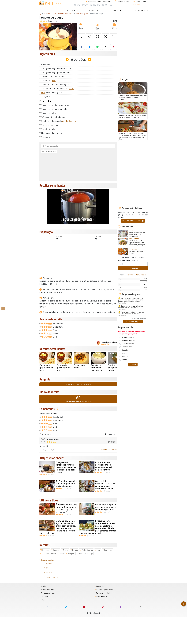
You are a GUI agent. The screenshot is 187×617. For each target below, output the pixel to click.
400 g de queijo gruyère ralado (55, 72)
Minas (62, 554)
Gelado (124, 353)
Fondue (56, 550)
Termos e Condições (103, 593)
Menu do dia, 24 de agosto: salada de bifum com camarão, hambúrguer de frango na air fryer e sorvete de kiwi (57, 527)
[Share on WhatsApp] (97, 47)
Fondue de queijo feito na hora (46, 367)
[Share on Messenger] (89, 47)
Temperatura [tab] (141, 275)
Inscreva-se (133, 268)
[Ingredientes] (3, 308)
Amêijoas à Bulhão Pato (130, 340)
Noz (43, 92)
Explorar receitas (47, 560)
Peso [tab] (122, 275)
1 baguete (45, 96)
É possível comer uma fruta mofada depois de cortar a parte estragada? (66, 508)
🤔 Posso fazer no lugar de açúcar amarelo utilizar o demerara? (131, 313)
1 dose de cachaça (49, 125)
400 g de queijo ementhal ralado (56, 68)
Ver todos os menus (129, 257)
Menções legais (102, 596)
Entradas (49, 572)
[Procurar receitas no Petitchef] (135, 5)
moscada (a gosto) (52, 92)
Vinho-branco (87, 550)
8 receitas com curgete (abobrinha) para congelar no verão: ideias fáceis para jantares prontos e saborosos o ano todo (97, 527)
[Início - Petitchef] (40, 14)
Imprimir (143, 257)
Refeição (49, 563)
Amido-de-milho (49, 554)
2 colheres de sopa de (58, 121)
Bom (54, 330)
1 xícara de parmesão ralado (54, 109)
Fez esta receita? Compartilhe (78, 401)
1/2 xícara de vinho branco (53, 117)
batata (71, 88)
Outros (124, 360)
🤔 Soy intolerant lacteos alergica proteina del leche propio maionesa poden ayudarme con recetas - (131, 300)
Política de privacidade (104, 590)
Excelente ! (57, 323)
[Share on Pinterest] (113, 47)
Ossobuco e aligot (79, 366)
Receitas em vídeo (47, 590)
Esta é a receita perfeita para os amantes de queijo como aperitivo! (104, 466)
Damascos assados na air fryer (137, 252)
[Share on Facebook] (81, 47)
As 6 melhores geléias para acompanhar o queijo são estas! (66, 483)
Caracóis (125, 350)
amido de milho (69, 121)
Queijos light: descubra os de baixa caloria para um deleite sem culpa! (105, 485)
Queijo (65, 550)
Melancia (125, 356)
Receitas (71, 10)
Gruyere (71, 554)
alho (54, 80)
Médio (55, 333)
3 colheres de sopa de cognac (55, 84)
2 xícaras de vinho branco (53, 76)
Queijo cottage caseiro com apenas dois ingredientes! (137, 234)
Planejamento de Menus (132, 221)
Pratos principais (52, 577)
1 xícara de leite (48, 113)
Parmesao (108, 550)
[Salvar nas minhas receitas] (81, 36)
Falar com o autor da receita (79, 384)
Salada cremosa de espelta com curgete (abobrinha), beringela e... (137, 243)
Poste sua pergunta (134, 322)
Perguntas (116, 10)
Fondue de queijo (86, 554)
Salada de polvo (128, 337)
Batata (75, 550)
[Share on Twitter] (105, 47)
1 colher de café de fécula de (57, 88)
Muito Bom (57, 327)
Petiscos (45, 550)
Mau (54, 337)
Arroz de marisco (128, 347)
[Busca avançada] (138, 5)
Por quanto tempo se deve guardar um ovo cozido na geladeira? (105, 507)
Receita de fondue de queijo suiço (96, 367)
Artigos (93, 10)
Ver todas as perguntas (138, 318)
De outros (140, 10)
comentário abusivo (108, 450)
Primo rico (46, 64)
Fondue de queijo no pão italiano (114, 367)
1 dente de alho (48, 129)
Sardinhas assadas (128, 344)
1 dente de (48, 80)
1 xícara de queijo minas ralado (55, 105)
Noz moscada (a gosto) (52, 133)
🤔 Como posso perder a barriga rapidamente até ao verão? (130, 307)
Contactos (100, 586)
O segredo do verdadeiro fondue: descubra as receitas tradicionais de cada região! (66, 467)
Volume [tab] (130, 275)
